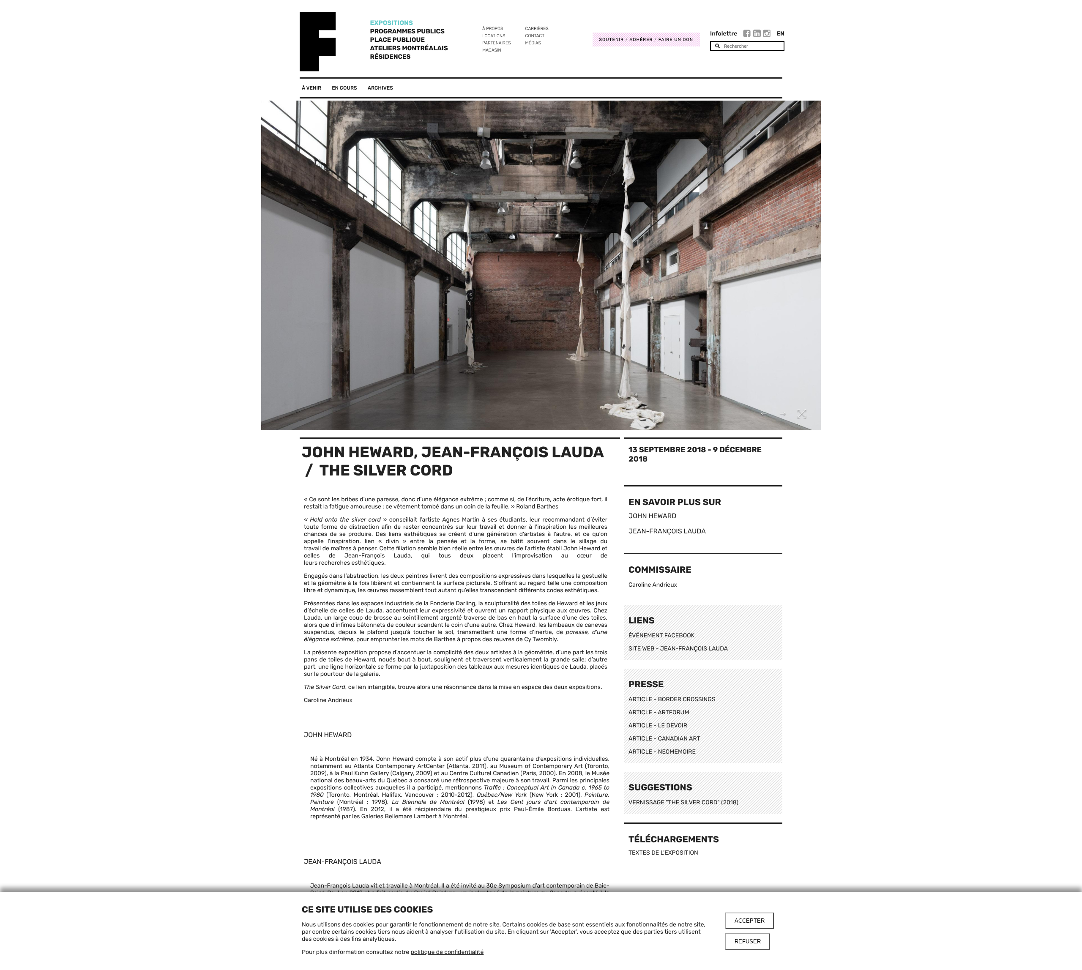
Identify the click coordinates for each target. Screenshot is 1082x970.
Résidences (390, 56)
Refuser (748, 941)
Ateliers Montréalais (409, 48)
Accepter (750, 921)
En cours (344, 88)
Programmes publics (407, 31)
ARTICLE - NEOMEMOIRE (662, 751)
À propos (492, 28)
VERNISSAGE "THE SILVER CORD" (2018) (683, 802)
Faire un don (675, 39)
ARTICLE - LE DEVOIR (657, 725)
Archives (380, 88)
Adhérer (641, 39)
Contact (534, 35)
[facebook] (748, 35)
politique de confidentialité (447, 952)
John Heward (358, 452)
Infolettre (723, 33)
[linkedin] (758, 35)
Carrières (537, 28)
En (780, 33)
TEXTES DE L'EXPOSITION (663, 852)
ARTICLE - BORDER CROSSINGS (672, 699)
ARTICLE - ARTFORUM (658, 712)
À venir (311, 88)
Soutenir (611, 39)
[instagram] (766, 35)
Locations (493, 35)
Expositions (391, 23)
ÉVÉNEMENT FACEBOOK (661, 635)
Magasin (491, 50)
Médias (533, 43)
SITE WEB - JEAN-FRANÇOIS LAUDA (678, 648)
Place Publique (397, 40)
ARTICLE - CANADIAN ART (664, 738)
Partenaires (496, 43)
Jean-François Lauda (512, 452)
